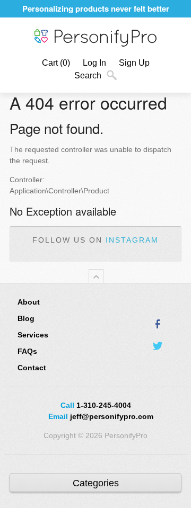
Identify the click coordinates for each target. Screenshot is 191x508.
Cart (56, 62)
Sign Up (134, 62)
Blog (26, 318)
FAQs (27, 351)
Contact (32, 367)
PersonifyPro (95, 38)
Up (96, 276)
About (29, 302)
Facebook (157, 324)
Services (33, 335)
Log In (94, 62)
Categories (96, 483)
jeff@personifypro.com (111, 416)
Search (87, 75)
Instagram (132, 240)
